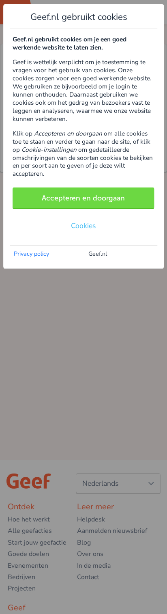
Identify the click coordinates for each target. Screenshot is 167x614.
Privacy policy (31, 254)
